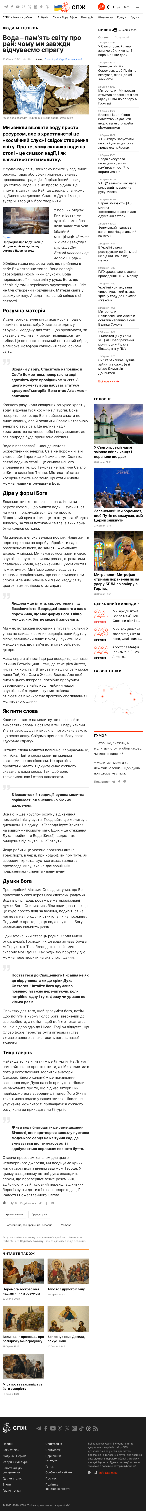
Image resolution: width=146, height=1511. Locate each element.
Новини (106, 30)
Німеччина (105, 17)
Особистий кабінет (58, 1472)
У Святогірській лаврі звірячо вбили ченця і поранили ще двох (115, 50)
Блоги (7, 1484)
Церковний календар (116, 604)
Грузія (135, 17)
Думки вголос (12, 1478)
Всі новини (106, 381)
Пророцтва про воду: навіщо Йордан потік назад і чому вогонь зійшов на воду (23, 246)
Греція (121, 17)
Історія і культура (15, 1462)
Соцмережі (53, 1450)
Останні (103, 37)
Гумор (100, 735)
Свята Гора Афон (65, 17)
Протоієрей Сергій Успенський (63, 59)
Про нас (51, 1478)
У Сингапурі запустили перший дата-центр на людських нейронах (116, 143)
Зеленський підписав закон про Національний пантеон (117, 232)
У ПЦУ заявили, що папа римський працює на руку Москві (117, 187)
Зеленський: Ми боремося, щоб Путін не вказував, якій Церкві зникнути (118, 515)
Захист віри (11, 1450)
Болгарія (87, 17)
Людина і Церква (20, 28)
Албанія (43, 17)
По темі (7, 237)
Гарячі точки (108, 671)
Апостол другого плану (66, 1289)
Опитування (53, 1444)
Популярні (121, 37)
